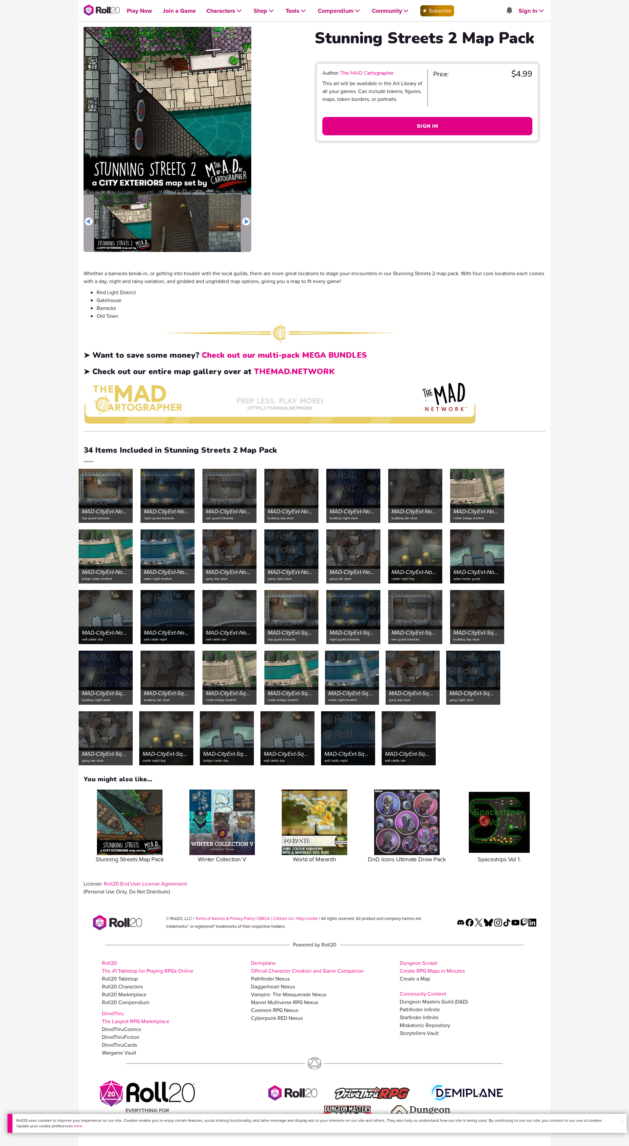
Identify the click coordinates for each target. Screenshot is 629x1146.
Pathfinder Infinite (420, 1009)
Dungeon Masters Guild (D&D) (434, 1001)
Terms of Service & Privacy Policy (225, 918)
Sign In (427, 126)
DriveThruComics (121, 1029)
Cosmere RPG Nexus (274, 1010)
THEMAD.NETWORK (294, 371)
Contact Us (283, 918)
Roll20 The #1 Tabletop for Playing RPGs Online (147, 967)
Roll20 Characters (122, 986)
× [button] (622, 1121)
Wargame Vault (119, 1053)
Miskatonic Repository (425, 1025)
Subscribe (439, 10)
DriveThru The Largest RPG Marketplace (135, 1017)
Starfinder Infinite (419, 1017)
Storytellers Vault (419, 1033)
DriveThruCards (119, 1045)
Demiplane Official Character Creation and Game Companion (307, 967)
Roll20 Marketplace (124, 994)
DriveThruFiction (121, 1037)
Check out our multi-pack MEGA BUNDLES (284, 355)
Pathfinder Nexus (270, 979)
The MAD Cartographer (367, 73)
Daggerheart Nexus (273, 986)
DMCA (263, 918)
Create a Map (415, 979)
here (78, 1126)
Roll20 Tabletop (120, 979)
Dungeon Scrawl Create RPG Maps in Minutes (432, 967)
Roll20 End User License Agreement (145, 884)
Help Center (307, 918)
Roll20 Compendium (125, 1002)
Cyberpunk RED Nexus (277, 1018)
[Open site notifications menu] (509, 11)
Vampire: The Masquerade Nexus (288, 994)
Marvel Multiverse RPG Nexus (284, 1002)
